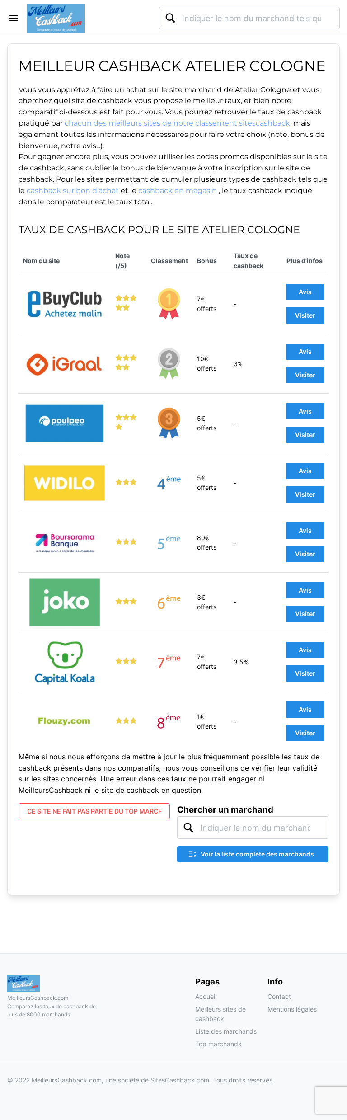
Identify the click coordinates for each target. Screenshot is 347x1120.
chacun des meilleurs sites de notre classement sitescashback (177, 123)
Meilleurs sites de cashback (220, 1014)
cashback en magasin (177, 190)
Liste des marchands (226, 1031)
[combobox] (249, 18)
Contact (279, 996)
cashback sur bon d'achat (73, 190)
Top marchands (218, 1044)
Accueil (205, 996)
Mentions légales (292, 1009)
